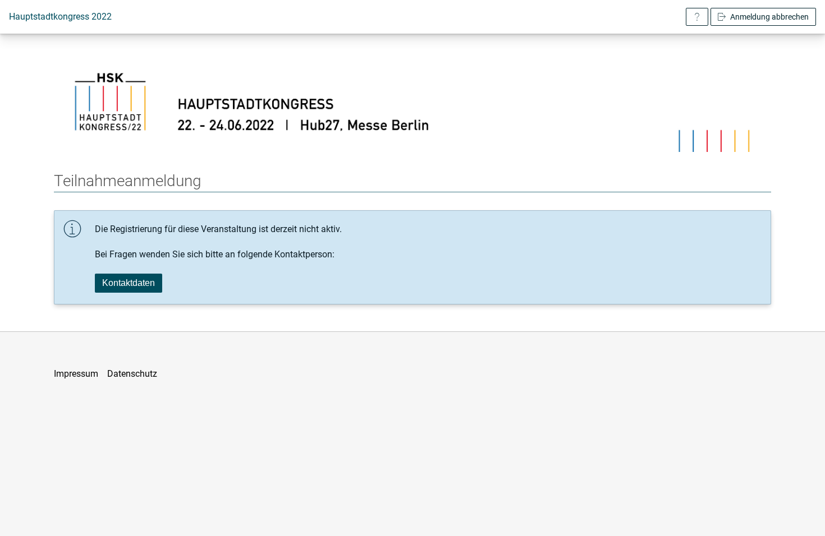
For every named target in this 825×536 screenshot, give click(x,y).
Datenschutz (132, 373)
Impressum (76, 373)
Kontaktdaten (128, 283)
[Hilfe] (697, 17)
